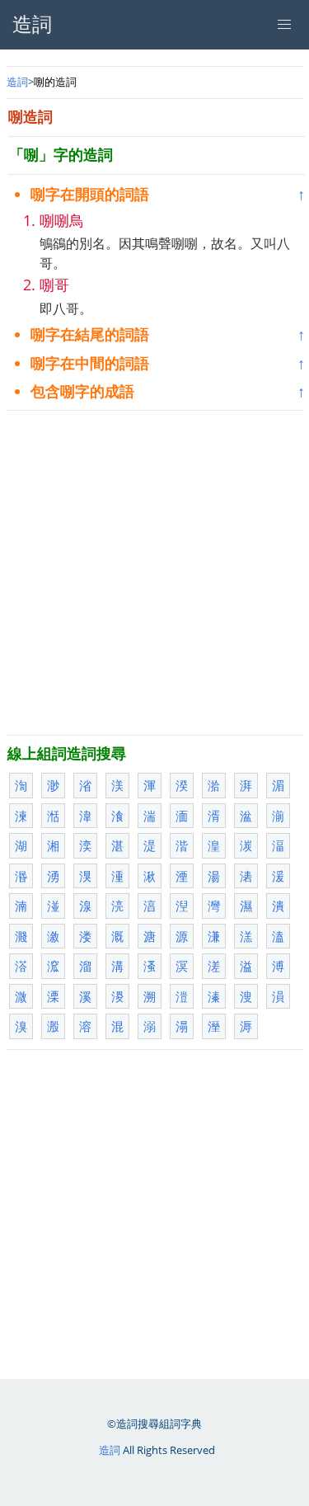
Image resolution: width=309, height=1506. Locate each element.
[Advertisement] (154, 572)
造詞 (17, 81)
